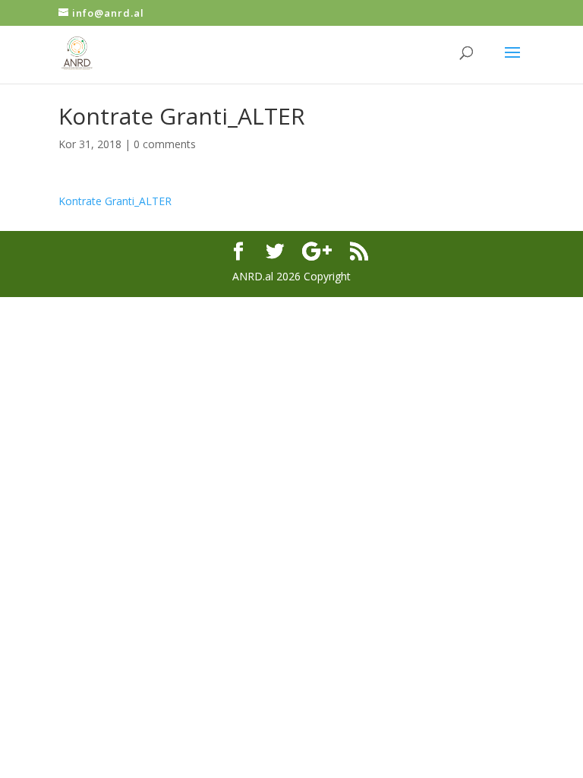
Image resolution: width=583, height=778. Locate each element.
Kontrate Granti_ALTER (115, 201)
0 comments (165, 144)
